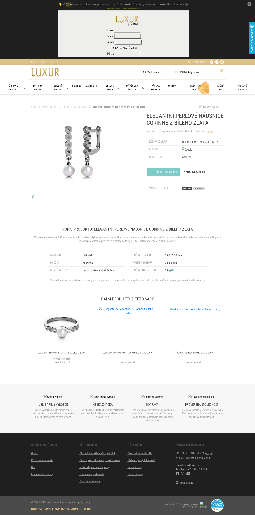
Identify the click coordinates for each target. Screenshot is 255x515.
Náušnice (90, 85)
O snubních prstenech (91, 474)
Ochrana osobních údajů (81, 508)
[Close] (249, 4)
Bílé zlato (82, 106)
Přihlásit (183, 72)
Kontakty (54, 62)
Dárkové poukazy (242, 87)
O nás (33, 62)
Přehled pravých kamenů (141, 460)
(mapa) (209, 453)
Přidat (166, 172)
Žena (133, 48)
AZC (40, 508)
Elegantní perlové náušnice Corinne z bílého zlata (119, 106)
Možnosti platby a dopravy (94, 467)
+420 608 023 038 (198, 62)
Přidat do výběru (208, 106)
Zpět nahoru (185, 483)
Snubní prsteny (57, 87)
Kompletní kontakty (42, 474)
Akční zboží (220, 87)
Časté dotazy (135, 467)
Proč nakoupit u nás (42, 460)
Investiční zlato (195, 87)
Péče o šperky (135, 474)
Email (110, 30)
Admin (47, 508)
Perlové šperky (109, 87)
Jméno (110, 36)
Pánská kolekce (155, 87)
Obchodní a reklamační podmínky (98, 453)
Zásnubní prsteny (38, 87)
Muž (125, 48)
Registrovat (193, 72)
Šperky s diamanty (13, 87)
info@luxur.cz (191, 465)
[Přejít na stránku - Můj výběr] (212, 72)
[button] (172, 270)
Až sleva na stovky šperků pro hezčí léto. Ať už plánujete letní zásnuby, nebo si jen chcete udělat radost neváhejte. (125, 4)
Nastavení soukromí (60, 508)
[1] (144, 72)
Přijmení (110, 42)
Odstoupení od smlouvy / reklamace (99, 460)
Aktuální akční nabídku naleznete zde (124, 8)
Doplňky (171, 85)
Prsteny (76, 85)
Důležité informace (90, 481)
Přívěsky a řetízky (132, 87)
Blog (43, 62)
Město (110, 53)
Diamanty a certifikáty (140, 453)
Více (210, 131)
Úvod (33, 106)
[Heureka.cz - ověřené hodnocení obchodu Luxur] (217, 505)
